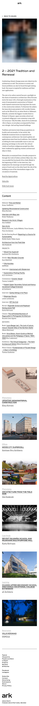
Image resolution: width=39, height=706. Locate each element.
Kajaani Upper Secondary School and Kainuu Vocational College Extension (19, 587)
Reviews (5, 664)
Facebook (5, 670)
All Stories (5, 666)
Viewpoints (6, 657)
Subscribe (5, 181)
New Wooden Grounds (16, 258)
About (4, 684)
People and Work (8, 659)
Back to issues (10, 16)
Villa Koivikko (9, 633)
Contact (5, 678)
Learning (5, 582)
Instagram (5, 672)
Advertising (6, 680)
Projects (5, 662)
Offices (4, 444)
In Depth (5, 660)
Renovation (6, 631)
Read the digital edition (10, 176)
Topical (4, 655)
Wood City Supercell (13, 447)
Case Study (6, 536)
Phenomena (6, 398)
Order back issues (8, 186)
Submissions (6, 682)
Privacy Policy (7, 685)
